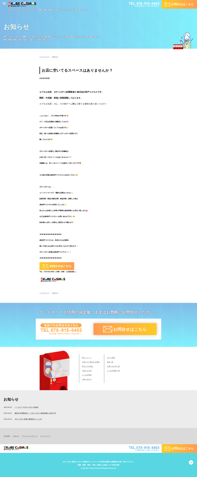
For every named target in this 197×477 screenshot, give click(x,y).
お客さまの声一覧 (113, 366)
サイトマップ (45, 436)
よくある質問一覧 (113, 370)
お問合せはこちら (182, 4)
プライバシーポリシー (30, 436)
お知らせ (16, 436)
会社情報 (7, 436)
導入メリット (87, 357)
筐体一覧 (110, 362)
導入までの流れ (87, 366)
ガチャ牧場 (111, 357)
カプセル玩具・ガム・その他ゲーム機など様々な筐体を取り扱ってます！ (73, 104)
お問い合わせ (87, 379)
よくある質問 (87, 375)
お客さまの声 (87, 370)
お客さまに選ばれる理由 (91, 362)
